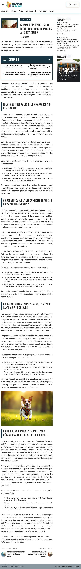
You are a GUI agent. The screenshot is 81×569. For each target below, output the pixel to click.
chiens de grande (23, 47)
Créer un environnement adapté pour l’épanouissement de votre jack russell (40, 74)
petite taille (22, 44)
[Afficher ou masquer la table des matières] (34, 60)
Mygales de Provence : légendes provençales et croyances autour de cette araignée (67, 41)
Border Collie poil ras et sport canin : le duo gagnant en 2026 (68, 71)
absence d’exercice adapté (14, 84)
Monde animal (26, 19)
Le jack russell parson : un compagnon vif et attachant (14, 66)
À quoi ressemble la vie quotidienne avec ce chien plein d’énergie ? (40, 66)
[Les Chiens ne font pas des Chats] (14, 4)
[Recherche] (69, 4)
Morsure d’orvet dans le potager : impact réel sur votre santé (67, 26)
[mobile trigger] (3, 4)
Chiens (61, 66)
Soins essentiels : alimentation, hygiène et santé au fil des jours (15, 73)
